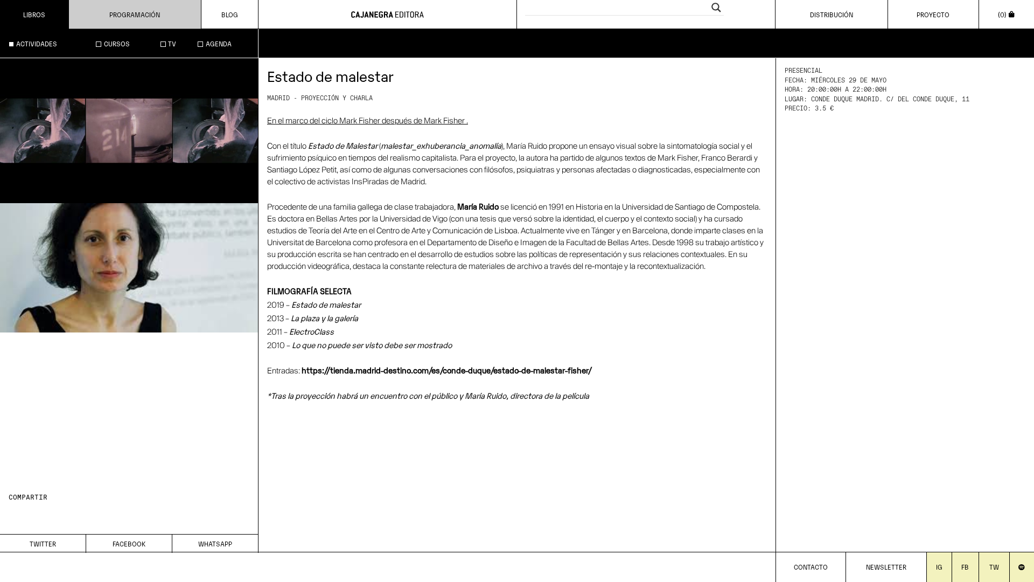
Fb (965, 566)
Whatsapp (215, 543)
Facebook (129, 543)
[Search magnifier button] (716, 7)
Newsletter (886, 566)
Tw (994, 566)
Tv (172, 43)
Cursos (117, 43)
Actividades (36, 43)
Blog (229, 14)
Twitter (43, 543)
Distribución (831, 14)
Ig (939, 566)
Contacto (811, 566)
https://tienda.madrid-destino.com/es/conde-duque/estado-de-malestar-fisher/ (447, 369)
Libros (34, 14)
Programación (134, 14)
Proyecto (933, 14)
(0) (1002, 14)
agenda (219, 43)
